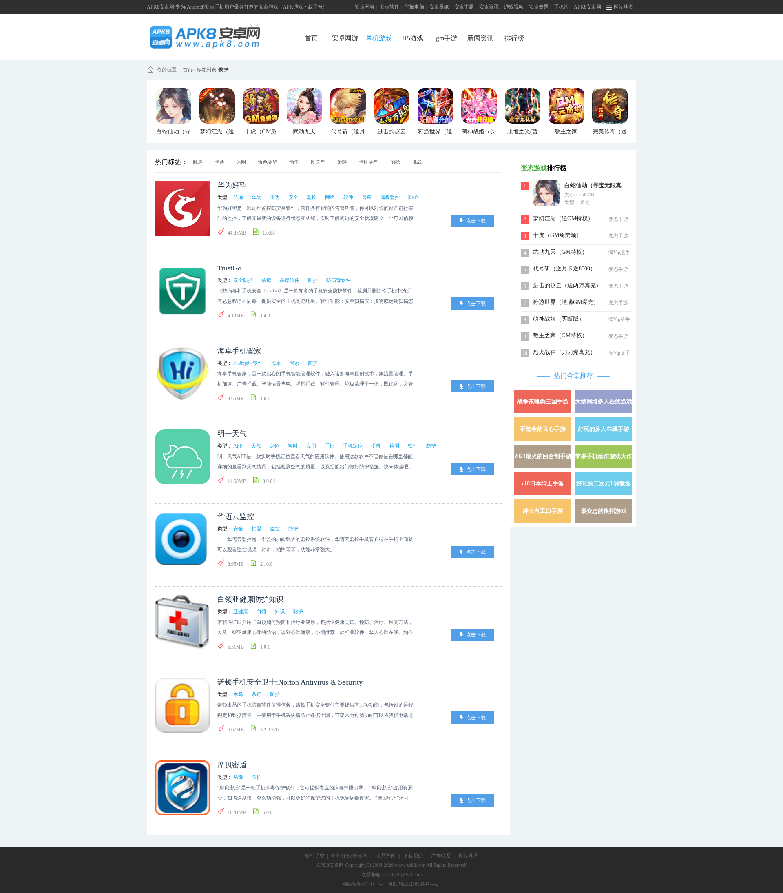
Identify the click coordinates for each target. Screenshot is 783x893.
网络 (330, 197)
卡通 (219, 162)
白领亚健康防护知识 (250, 599)
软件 (348, 197)
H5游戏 (412, 38)
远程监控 (390, 197)
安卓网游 (364, 7)
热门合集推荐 (573, 375)
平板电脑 (414, 7)
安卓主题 (464, 7)
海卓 (276, 363)
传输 (238, 197)
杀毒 (266, 280)
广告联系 (441, 856)
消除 (395, 162)
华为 (256, 197)
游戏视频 (514, 7)
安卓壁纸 (439, 7)
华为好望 (232, 185)
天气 (256, 446)
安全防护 (243, 280)
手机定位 (353, 446)
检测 (394, 446)
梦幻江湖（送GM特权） (563, 218)
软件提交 (315, 856)
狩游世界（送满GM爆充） (566, 302)
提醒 (376, 446)
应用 (311, 446)
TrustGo (229, 268)
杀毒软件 (289, 280)
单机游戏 (379, 38)
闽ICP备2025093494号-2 (412, 884)
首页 (311, 38)
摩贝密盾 (232, 765)
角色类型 (267, 162)
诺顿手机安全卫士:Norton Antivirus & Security (290, 682)
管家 (294, 363)
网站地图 (468, 856)
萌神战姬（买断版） (558, 319)
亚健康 (240, 611)
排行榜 (514, 38)
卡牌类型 (368, 162)
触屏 (198, 162)
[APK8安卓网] (217, 27)
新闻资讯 (480, 38)
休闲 (241, 162)
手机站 (561, 7)
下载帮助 (413, 856)
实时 (293, 446)
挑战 (417, 162)
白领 (261, 611)
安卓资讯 (489, 7)
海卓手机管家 (239, 351)
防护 (224, 70)
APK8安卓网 (587, 7)
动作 (294, 162)
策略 (342, 162)
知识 (280, 611)
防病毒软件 (338, 280)
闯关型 (318, 162)
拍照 (256, 529)
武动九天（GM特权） (560, 252)
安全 (293, 197)
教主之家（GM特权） (560, 335)
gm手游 (446, 38)
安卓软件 (389, 7)
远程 (367, 197)
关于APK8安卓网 (348, 856)
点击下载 (476, 221)
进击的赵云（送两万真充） (567, 285)
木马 (238, 694)
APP (238, 446)
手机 (329, 446)
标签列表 (206, 70)
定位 (274, 446)
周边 (275, 197)
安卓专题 (539, 7)
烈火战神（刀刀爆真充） (564, 352)
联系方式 (385, 856)
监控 (311, 197)
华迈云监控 (235, 516)
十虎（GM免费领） (557, 235)
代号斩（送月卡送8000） (564, 269)
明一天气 (232, 434)
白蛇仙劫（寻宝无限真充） (593, 186)
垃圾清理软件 (248, 363)
